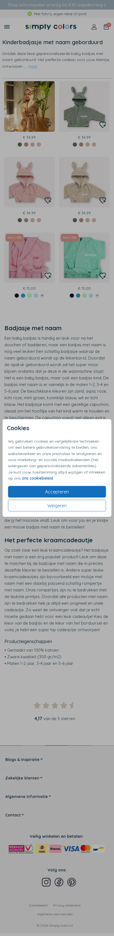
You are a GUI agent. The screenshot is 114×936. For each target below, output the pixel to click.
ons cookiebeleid (37, 478)
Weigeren (57, 505)
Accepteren (57, 492)
